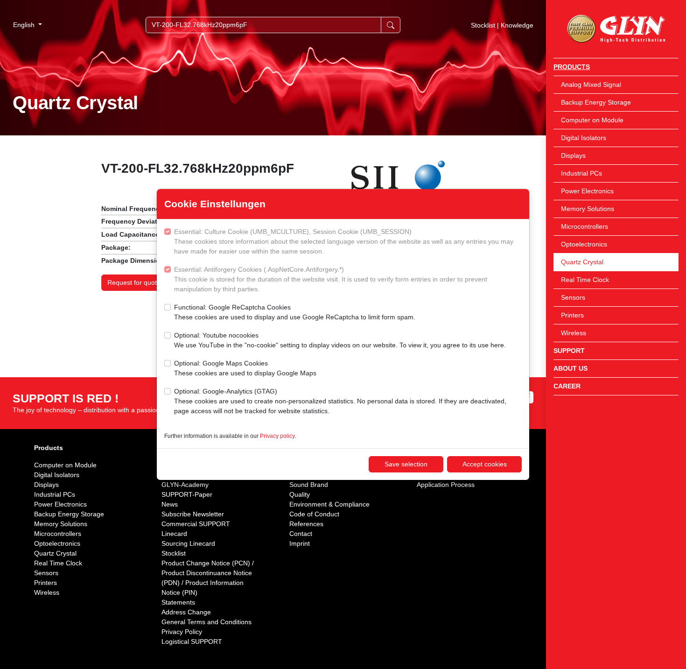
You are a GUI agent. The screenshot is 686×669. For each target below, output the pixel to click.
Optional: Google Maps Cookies (245, 368)
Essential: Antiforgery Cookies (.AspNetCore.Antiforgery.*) (330, 279)
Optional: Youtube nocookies (340, 340)
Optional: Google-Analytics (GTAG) (340, 401)
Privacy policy (277, 436)
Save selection (406, 464)
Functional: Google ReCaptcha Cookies (294, 312)
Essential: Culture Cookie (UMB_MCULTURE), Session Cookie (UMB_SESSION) (343, 241)
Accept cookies (484, 464)
